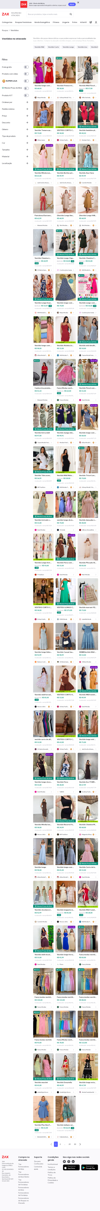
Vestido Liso (82, 47)
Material (5, 156)
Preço (4, 116)
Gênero (5, 129)
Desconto (6, 122)
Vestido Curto (53, 47)
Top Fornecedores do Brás (23, 1166)
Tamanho (6, 149)
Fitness (56, 22)
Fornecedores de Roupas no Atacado (23, 1200)
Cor (3, 143)
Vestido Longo (68, 47)
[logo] (8, 1157)
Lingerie (65, 22)
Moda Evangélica (42, 22)
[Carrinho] (91, 22)
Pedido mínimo (8, 109)
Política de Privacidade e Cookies (53, 1180)
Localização (7, 163)
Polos (74, 22)
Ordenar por (7, 102)
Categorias (7, 22)
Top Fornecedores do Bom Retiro (23, 1174)
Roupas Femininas (23, 22)
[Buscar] (71, 14)
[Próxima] (80, 1144)
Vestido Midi (39, 47)
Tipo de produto (9, 136)
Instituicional (53, 1164)
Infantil (83, 22)
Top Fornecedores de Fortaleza (23, 1182)
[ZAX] (5, 14)
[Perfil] (96, 22)
